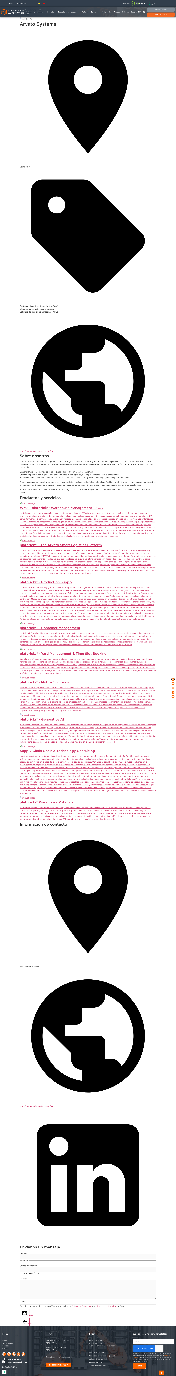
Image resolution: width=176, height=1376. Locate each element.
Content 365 (136, 12)
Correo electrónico (28, 1266)
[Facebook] (14, 1354)
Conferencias (106, 12)
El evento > (51, 12)
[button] (144, 12)
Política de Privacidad (81, 1306)
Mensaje (23, 1279)
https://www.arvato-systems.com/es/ (36, 451)
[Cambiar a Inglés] (44, 3)
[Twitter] (9, 1354)
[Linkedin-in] (4, 1354)
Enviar (28, 1315)
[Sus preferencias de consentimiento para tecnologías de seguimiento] (4, 1372)
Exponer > (95, 12)
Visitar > (85, 12)
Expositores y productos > (68, 12)
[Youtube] (23, 1354)
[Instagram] (18, 1354)
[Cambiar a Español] (39, 3)
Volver (29, 1324)
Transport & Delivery (122, 12)
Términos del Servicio (106, 1306)
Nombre (23, 1253)
